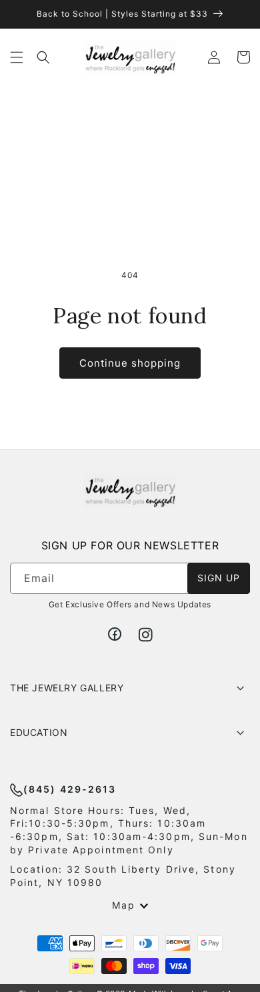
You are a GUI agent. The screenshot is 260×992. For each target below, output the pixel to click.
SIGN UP (218, 577)
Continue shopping (130, 363)
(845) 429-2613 (69, 789)
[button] (16, 57)
